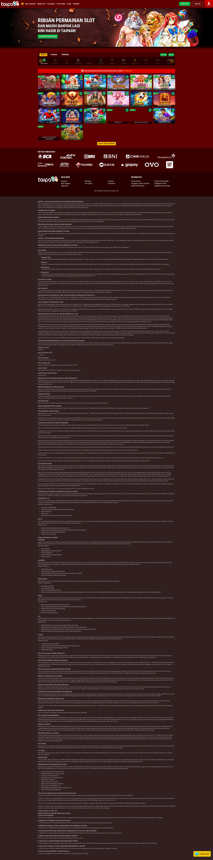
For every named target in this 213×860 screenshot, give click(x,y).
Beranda (64, 181)
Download (111, 183)
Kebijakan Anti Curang (162, 186)
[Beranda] (48, 179)
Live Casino (61, 4)
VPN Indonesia (127, 71)
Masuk (197, 4)
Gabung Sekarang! (47, 36)
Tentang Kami (136, 181)
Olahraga (51, 4)
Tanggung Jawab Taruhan (140, 183)
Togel (69, 4)
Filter (164, 54)
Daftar (184, 4)
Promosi (76, 4)
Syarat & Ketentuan (138, 186)
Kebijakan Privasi (160, 183)
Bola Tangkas (30, 4)
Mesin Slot (41, 4)
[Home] (10, 4)
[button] (172, 61)
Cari (171, 54)
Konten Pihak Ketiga (162, 181)
